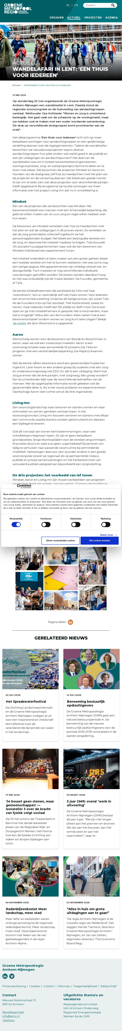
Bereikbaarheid (13, 1012)
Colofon (49, 986)
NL (68, 5)
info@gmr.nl (11, 1016)
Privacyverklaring (14, 986)
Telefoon (8, 1020)
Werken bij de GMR (76, 1016)
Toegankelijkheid (85, 986)
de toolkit (19, 323)
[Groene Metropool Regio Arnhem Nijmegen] (18, 8)
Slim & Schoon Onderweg (80, 1008)
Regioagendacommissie (80, 1004)
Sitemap (64, 986)
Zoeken (113, 5)
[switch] (46, 524)
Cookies (34, 986)
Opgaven (57, 17)
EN (76, 5)
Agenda (111, 17)
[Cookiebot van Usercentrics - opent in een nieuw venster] (17, 486)
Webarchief (108, 986)
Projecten (93, 17)
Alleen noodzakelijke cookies (60, 540)
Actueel (74, 17)
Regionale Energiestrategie (82, 1012)
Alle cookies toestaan (99, 540)
